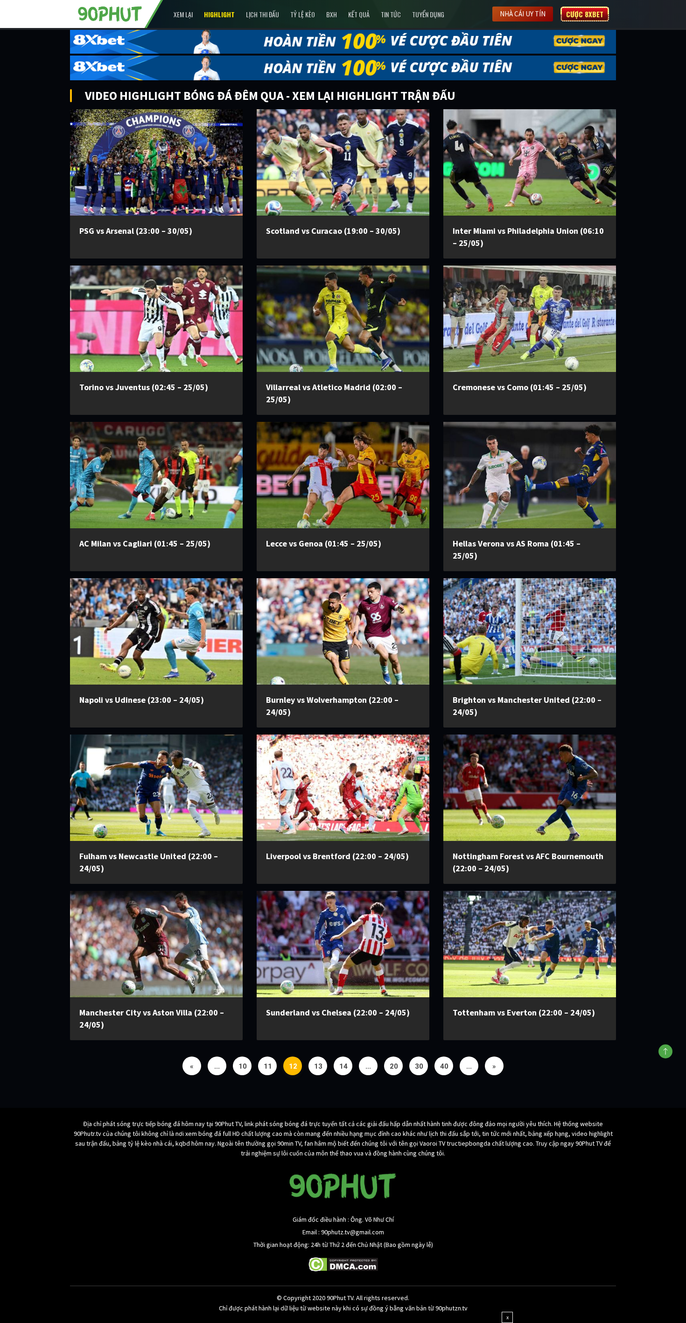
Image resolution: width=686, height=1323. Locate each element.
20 (394, 1066)
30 (419, 1066)
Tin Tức (391, 14)
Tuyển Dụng (428, 14)
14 (343, 1066)
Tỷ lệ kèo (302, 14)
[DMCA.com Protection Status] (343, 1263)
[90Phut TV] (110, 13)
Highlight (219, 14)
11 (268, 1066)
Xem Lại (183, 14)
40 (444, 1066)
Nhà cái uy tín (523, 13)
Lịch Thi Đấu (262, 14)
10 (242, 1066)
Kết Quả (359, 14)
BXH (331, 14)
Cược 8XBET (584, 14)
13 (318, 1066)
